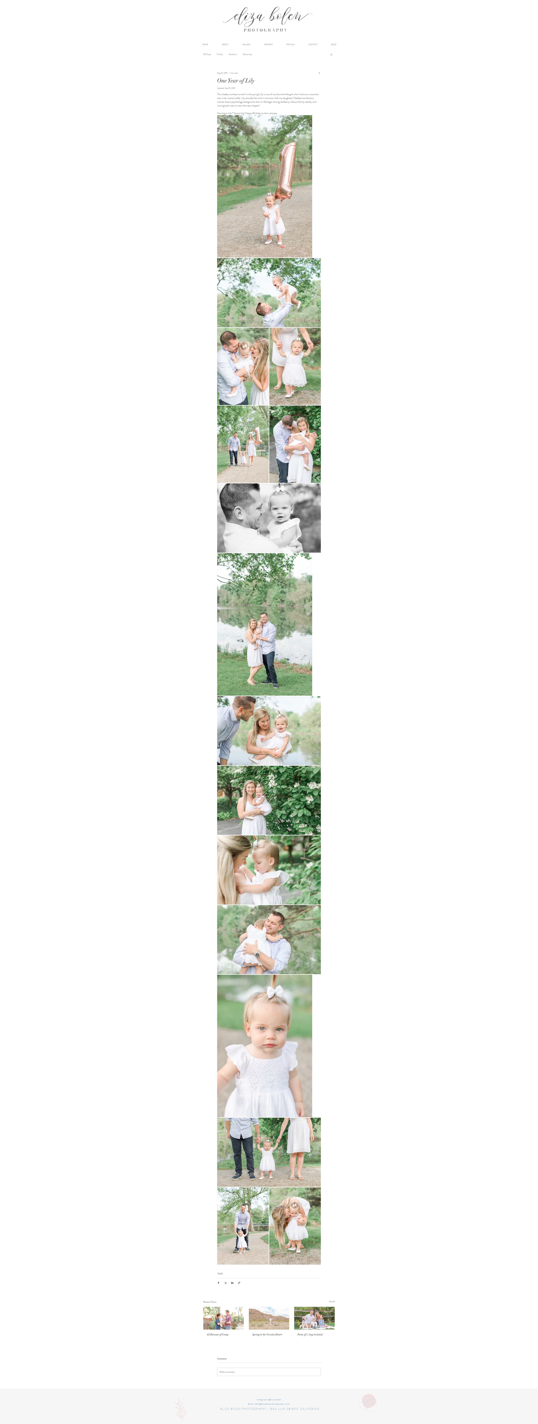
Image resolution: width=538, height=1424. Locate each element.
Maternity (247, 54)
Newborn (233, 54)
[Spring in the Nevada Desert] (269, 1318)
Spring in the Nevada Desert (267, 1334)
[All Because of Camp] (223, 1318)
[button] (331, 54)
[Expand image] (264, 186)
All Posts (207, 54)
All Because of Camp (218, 1334)
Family (220, 54)
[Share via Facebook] (218, 1282)
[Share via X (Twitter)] (225, 1282)
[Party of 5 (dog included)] (314, 1318)
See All (332, 1301)
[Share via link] (239, 1282)
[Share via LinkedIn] (232, 1282)
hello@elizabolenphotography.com (272, 1404)
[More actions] (319, 73)
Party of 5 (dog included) (310, 1334)
